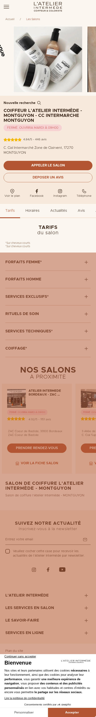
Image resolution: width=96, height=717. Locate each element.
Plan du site (14, 651)
